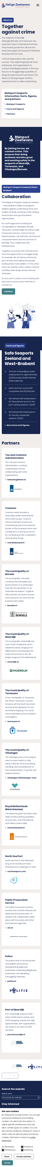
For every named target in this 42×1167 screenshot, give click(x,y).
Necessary (9, 1147)
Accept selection (23, 1157)
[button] (37, 5)
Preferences (10, 1150)
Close (6, 1157)
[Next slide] (14, 1076)
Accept (7, 1163)
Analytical (28, 1147)
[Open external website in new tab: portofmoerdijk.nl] (11, 1066)
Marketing (28, 1150)
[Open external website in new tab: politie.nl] (30, 1066)
